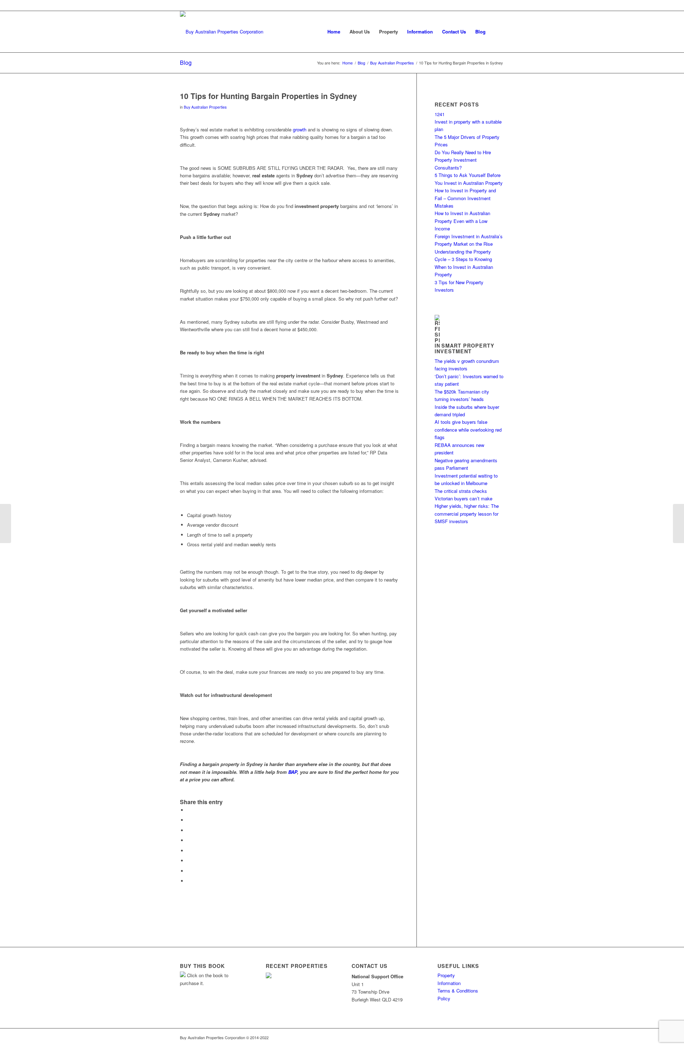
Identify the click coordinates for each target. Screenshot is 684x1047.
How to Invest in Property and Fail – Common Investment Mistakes (465, 198)
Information (449, 983)
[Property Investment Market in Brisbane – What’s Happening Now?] (678, 523)
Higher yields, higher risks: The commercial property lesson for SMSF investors (467, 513)
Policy (443, 998)
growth (299, 129)
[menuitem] (334, 31)
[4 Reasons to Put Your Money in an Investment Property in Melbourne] (5, 523)
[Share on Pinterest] (189, 830)
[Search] (497, 31)
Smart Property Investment (464, 348)
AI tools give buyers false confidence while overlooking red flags (468, 429)
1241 (440, 114)
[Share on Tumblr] (189, 850)
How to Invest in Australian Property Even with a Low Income (462, 221)
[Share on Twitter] (189, 820)
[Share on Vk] (189, 860)
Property (446, 975)
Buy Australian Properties (205, 107)
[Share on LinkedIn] (189, 840)
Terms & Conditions (457, 990)
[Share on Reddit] (189, 871)
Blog (186, 62)
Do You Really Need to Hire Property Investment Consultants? (463, 160)
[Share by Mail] (189, 880)
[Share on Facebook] (189, 810)
